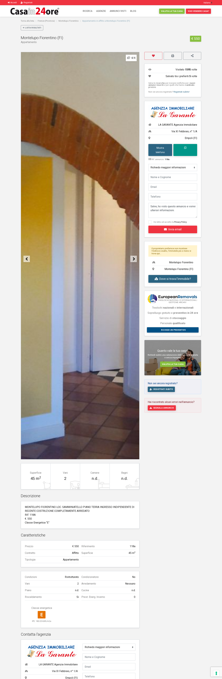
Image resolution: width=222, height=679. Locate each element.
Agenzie (101, 11)
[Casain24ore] (34, 11)
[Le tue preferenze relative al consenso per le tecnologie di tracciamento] (216, 673)
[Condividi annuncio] (192, 56)
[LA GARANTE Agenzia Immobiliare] (51, 651)
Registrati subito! (181, 92)
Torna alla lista (27, 21)
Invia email (175, 229)
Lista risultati (33, 28)
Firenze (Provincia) (46, 21)
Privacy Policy (180, 222)
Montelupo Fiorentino (69, 21)
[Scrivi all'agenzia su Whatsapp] (185, 150)
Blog (133, 11)
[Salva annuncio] (153, 56)
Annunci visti (118, 11)
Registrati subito (163, 389)
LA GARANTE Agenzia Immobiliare (58, 664)
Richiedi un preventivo (173, 330)
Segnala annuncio (163, 408)
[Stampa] (173, 56)
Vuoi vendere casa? (198, 11)
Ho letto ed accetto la (170, 222)
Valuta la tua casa (172, 11)
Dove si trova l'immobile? (175, 278)
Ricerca (87, 11)
